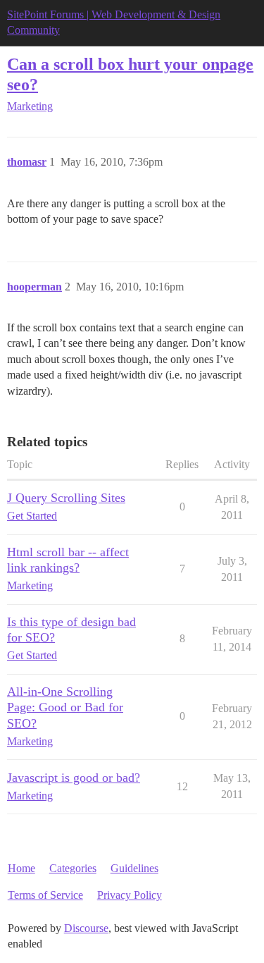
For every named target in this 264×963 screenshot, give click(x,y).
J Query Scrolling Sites (66, 498)
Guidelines (134, 868)
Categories (72, 868)
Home (21, 868)
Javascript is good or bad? (73, 778)
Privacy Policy (129, 895)
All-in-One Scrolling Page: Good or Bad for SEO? (65, 707)
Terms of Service (45, 895)
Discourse (86, 928)
